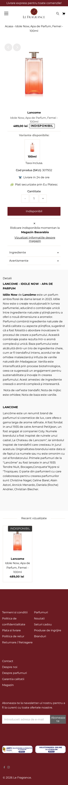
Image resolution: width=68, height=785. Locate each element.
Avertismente (18, 260)
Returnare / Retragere (17, 642)
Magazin (8, 685)
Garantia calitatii (13, 679)
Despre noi (9, 667)
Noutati (39, 618)
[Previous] (8, 47)
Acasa (9, 26)
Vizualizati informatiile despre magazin (34, 239)
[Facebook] (4, 767)
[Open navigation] (9, 13)
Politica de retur (13, 636)
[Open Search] (57, 13)
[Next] (17, 47)
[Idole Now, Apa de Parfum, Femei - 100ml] (17, 540)
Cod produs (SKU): (28, 170)
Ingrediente (17, 252)
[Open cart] (63, 13)
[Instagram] (8, 767)
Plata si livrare (11, 630)
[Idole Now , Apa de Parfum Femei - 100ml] (32, 152)
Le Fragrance (22, 777)
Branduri (40, 636)
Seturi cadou (43, 624)
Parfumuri (41, 612)
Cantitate (34, 191)
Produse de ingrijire (47, 630)
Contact (7, 661)
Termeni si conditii (15, 612)
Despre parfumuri (14, 673)
